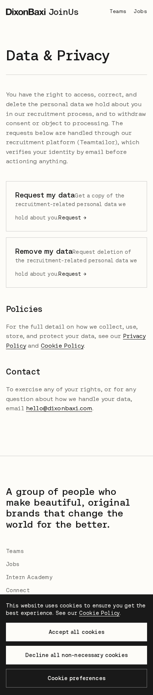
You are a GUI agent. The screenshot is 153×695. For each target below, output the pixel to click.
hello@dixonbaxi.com (59, 408)
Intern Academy (29, 577)
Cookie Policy (62, 345)
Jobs (140, 11)
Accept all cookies (76, 632)
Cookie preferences (76, 678)
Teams (118, 11)
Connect (18, 590)
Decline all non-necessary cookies (76, 655)
